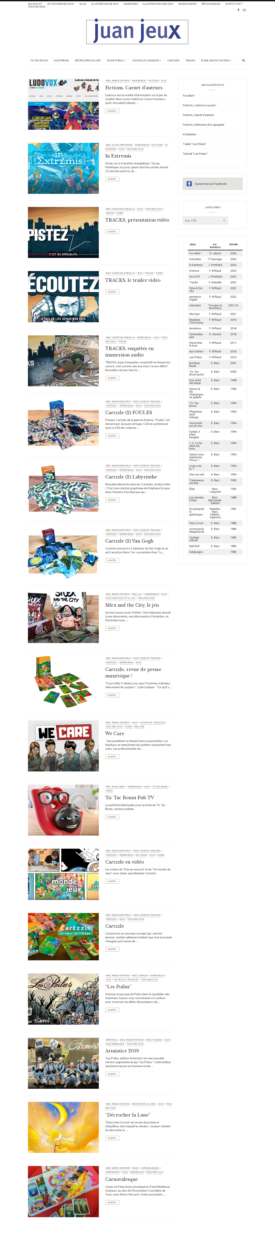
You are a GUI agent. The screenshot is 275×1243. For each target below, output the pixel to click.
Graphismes (130, 3)
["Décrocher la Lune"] (63, 1127)
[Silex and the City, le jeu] (63, 617)
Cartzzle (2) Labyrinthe (131, 477)
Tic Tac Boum (39, 60)
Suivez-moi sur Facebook (211, 183)
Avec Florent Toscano (147, 401)
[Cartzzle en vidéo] (63, 874)
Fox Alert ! (189, 95)
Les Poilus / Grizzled (145, 60)
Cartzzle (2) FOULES (128, 412)
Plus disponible (115, 1044)
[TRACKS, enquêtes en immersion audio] (63, 360)
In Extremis (61, 60)
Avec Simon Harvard (118, 1168)
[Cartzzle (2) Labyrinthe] (63, 488)
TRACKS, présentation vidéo (137, 220)
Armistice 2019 (122, 1050)
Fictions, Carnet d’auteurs (133, 87)
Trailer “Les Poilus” (194, 144)
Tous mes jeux (36, 6)
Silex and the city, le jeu (121, 598)
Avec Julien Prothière (119, 145)
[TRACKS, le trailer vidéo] (63, 296)
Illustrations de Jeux (104, 3)
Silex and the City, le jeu (132, 605)
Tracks (190, 60)
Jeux (164, 80)
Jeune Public (115, 60)
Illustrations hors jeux (158, 3)
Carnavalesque (150, 1168)
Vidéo (119, 213)
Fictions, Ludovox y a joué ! (199, 105)
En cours (157, 145)
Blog (82, 3)
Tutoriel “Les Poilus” (195, 153)
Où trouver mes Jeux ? (61, 3)
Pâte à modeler (211, 3)
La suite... (112, 111)
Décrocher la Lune (88, 60)
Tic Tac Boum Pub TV (129, 797)
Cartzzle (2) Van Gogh (129, 541)
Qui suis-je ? (35, 3)
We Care (140, 726)
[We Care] (63, 745)
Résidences (137, 1172)
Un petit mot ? (233, 3)
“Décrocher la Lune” (127, 1115)
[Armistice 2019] (63, 1063)
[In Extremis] (63, 168)
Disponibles (139, 80)
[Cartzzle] (63, 936)
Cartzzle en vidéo (124, 862)
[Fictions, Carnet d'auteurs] (63, 103)
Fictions (154, 80)
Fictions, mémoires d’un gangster (203, 124)
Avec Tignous (140, 975)
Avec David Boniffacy (118, 401)
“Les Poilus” (118, 986)
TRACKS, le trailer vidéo (133, 280)
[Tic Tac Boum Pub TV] (63, 809)
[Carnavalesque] (63, 1191)
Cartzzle (173, 60)
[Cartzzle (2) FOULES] (63, 424)
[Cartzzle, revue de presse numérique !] (63, 681)
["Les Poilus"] (63, 998)
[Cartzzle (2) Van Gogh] (63, 553)
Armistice (111, 1040)
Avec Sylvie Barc (115, 786)
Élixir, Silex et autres (215, 60)
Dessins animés (187, 3)
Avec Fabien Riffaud (118, 80)
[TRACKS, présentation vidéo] (63, 232)
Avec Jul (137, 594)
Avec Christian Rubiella (120, 209)
